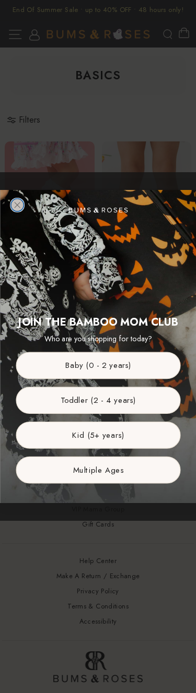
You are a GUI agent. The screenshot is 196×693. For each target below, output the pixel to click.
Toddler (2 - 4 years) (98, 400)
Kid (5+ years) (98, 435)
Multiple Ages (98, 469)
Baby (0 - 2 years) (98, 365)
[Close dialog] (17, 205)
